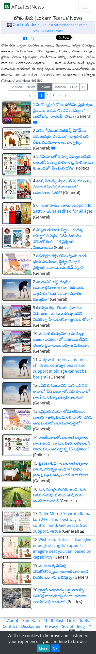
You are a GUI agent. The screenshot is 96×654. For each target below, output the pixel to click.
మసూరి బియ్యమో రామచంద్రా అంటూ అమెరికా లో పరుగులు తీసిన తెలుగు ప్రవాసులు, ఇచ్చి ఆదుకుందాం (61, 339)
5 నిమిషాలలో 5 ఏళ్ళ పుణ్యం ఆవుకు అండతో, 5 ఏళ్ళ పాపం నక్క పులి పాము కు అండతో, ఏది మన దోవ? (63, 162)
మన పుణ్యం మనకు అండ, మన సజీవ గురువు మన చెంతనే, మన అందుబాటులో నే (59, 495)
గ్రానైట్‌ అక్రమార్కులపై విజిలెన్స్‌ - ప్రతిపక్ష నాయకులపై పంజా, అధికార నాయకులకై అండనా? (59, 595)
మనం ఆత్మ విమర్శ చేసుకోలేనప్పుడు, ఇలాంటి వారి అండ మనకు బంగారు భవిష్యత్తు (61, 571)
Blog (81, 626)
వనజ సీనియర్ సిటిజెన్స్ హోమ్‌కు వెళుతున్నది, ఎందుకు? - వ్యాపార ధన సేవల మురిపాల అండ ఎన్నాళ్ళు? (61, 136)
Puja (73, 87)
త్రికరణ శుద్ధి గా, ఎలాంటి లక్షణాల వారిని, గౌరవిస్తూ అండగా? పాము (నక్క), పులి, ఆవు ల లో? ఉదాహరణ (60, 469)
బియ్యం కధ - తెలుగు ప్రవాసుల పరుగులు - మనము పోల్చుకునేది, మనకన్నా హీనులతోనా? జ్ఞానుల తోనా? (62, 313)
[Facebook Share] (25, 38)
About (12, 620)
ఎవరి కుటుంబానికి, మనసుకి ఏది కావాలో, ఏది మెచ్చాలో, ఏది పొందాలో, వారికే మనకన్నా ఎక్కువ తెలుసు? (62, 391)
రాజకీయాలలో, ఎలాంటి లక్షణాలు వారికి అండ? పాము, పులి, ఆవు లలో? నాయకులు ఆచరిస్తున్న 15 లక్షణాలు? (61, 443)
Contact (10, 626)
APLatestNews (27, 6)
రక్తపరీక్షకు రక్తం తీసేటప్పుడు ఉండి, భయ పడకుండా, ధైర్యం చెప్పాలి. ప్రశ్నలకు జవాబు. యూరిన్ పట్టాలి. (60, 261)
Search (16, 87)
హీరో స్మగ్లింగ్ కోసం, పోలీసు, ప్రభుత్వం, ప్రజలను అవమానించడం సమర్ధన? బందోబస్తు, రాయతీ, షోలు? (63, 110)
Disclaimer (31, 626)
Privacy (51, 626)
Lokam (45, 87)
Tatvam (60, 87)
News (30, 87)
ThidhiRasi (53, 620)
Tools (84, 620)
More (43, 648)
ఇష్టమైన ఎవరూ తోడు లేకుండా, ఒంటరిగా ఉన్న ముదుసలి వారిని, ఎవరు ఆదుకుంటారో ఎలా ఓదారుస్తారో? (63, 417)
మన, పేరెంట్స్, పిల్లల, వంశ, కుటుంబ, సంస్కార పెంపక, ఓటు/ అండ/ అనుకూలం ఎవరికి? (62, 186)
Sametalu (31, 620)
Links (71, 620)
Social (67, 626)
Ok (55, 648)
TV (83, 87)
